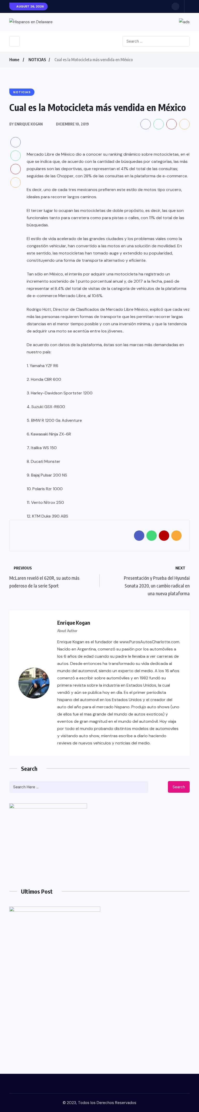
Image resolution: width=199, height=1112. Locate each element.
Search (179, 787)
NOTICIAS (37, 59)
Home (14, 59)
